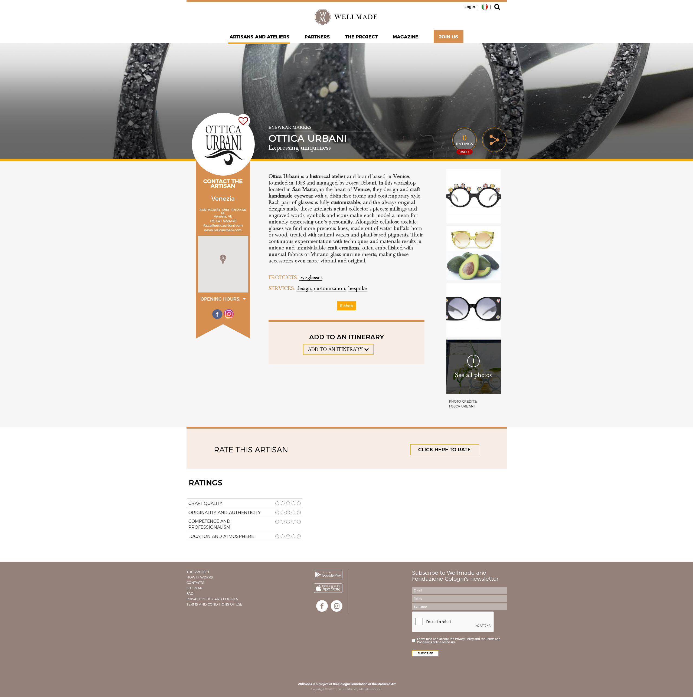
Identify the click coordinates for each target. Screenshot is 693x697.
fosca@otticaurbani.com (223, 225)
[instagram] (336, 606)
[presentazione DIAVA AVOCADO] (473, 253)
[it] (485, 6)
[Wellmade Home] (346, 17)
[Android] (328, 574)
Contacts (195, 583)
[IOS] (328, 588)
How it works (200, 577)
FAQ (190, 593)
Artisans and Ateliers (259, 37)
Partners (317, 37)
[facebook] (322, 606)
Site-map (194, 588)
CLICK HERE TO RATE (444, 450)
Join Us (448, 37)
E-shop (346, 305)
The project (361, 37)
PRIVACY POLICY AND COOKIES (212, 599)
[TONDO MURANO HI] (473, 196)
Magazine (406, 37)
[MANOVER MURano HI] (473, 310)
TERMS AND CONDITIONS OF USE (214, 604)
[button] (223, 259)
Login (470, 6)
